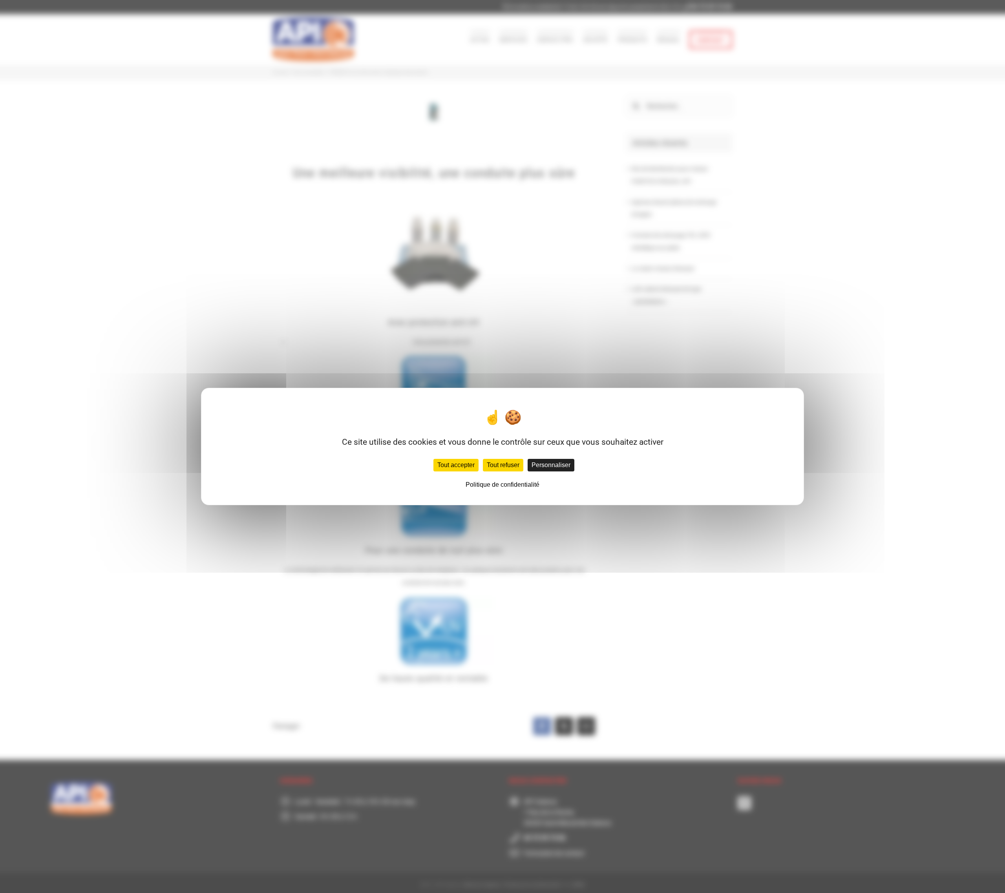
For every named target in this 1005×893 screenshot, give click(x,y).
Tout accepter (456, 465)
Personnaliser (551, 465)
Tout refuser (503, 465)
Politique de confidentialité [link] (502, 484)
